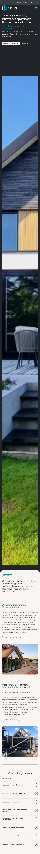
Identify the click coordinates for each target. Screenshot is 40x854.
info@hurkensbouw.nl (22, 2)
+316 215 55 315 (34, 2)
